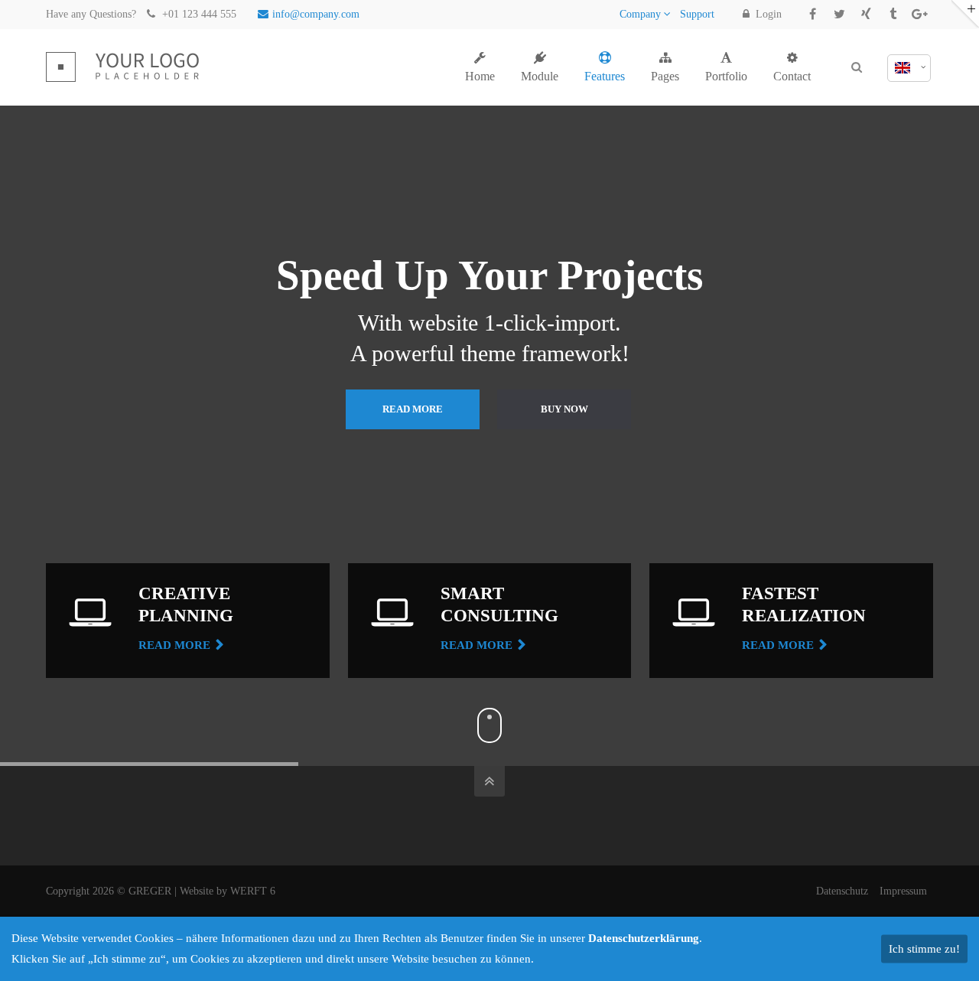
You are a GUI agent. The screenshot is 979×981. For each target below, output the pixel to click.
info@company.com (315, 14)
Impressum (906, 891)
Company (640, 14)
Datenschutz (842, 891)
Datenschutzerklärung (643, 938)
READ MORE (412, 409)
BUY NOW (564, 409)
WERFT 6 (252, 891)
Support (697, 14)
